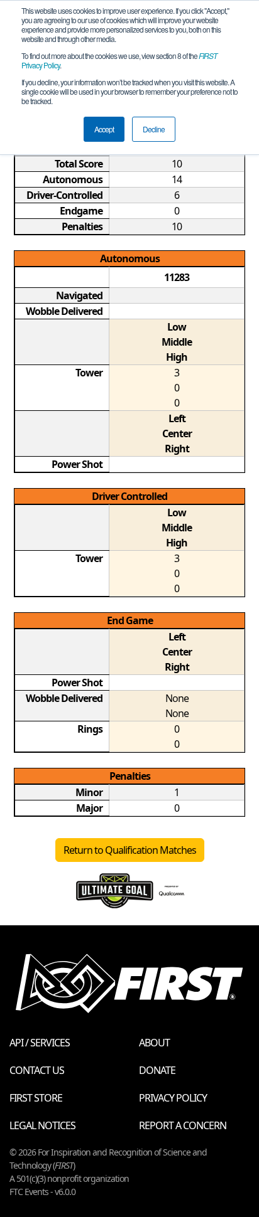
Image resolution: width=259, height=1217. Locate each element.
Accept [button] (104, 129)
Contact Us (36, 1070)
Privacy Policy (173, 1098)
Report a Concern (182, 1125)
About (154, 1043)
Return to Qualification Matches (129, 850)
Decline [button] (154, 129)
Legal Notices (42, 1125)
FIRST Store (35, 1098)
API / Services (39, 1043)
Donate (157, 1070)
